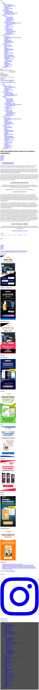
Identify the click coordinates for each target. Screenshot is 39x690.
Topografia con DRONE (8, 11)
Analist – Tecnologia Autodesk (9, 5)
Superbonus (6, 129)
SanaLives (6, 59)
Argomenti (4, 44)
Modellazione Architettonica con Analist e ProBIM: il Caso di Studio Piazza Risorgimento (18, 565)
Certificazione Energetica (8, 52)
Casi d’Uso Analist (9, 17)
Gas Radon (6, 9)
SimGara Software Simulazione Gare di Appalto (12, 37)
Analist (5, 16)
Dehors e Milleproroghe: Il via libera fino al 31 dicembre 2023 (17, 250)
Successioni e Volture (8, 29)
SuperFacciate (7, 36)
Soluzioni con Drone (8, 6)
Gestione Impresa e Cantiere (9, 21)
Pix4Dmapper (6, 25)
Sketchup (6, 62)
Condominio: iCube (7, 34)
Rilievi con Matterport (8, 46)
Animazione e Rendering (8, 49)
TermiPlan (6, 39)
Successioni (6, 7)
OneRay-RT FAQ (9, 28)
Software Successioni (8, 41)
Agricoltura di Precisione (8, 48)
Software (4, 15)
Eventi (5, 47)
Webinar (3, 3)
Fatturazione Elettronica (8, 54)
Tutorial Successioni (10, 30)
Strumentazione (7, 63)
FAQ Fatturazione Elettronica (9, 33)
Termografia (6, 65)
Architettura (6, 50)
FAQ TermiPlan (9, 24)
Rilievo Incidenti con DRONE (9, 14)
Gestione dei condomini (8, 8)
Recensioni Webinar (8, 4)
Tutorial (3, 35)
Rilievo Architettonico (10, 20)
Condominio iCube (7, 38)
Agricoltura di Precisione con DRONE (11, 13)
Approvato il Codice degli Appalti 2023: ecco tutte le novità (14, 251)
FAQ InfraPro (8, 102)
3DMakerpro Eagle (7, 45)
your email (11, 77)
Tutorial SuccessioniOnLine (11, 31)
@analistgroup (12, 571)
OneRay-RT (6, 27)
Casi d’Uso (6, 51)
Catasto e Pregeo (9, 19)
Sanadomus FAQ (9, 60)
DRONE (5, 53)
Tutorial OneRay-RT (7, 40)
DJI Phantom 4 (7, 43)
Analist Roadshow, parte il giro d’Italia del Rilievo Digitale (12, 564)
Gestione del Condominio (8, 55)
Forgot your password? (4, 74)
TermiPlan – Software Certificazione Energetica (12, 22)
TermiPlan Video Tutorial (10, 23)
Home (3, 2)
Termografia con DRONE (8, 12)
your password (12, 72)
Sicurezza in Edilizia (8, 61)
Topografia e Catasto (8, 66)
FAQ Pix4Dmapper (9, 26)
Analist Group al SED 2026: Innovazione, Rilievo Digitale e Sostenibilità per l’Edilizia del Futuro (19, 567)
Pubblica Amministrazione (9, 58)
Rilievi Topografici (9, 18)
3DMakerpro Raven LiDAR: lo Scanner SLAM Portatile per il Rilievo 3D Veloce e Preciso (18, 566)
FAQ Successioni (9, 32)
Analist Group (4, 67)
